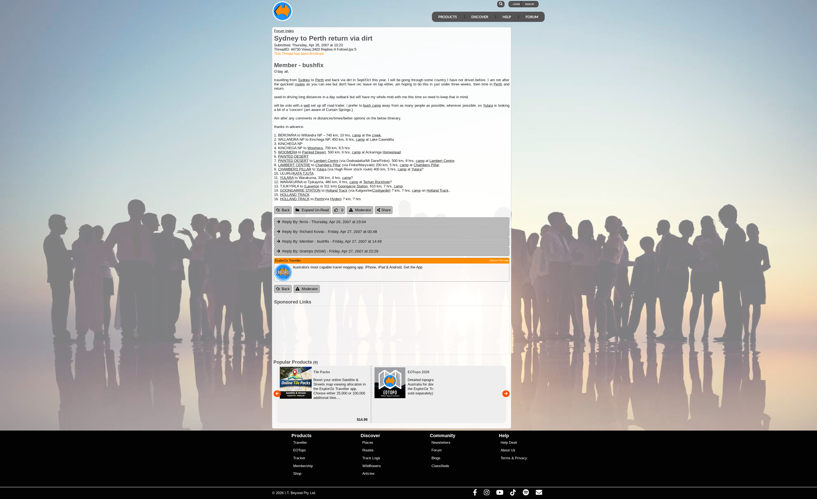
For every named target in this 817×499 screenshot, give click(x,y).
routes (300, 84)
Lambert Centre (326, 161)
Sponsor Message (499, 260)
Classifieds (440, 466)
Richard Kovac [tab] (329, 232)
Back (286, 210)
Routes (368, 450)
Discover (479, 17)
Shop (297, 474)
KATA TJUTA (303, 174)
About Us (508, 450)
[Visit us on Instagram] (486, 493)
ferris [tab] (324, 222)
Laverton (312, 186)
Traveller (300, 443)
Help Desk (509, 443)
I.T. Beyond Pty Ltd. (300, 493)
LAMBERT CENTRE (294, 165)
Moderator (363, 210)
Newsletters (440, 443)
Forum (532, 17)
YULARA (287, 178)
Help (507, 17)
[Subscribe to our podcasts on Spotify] (525, 493)
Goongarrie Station (353, 186)
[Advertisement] (392, 330)
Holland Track (336, 191)
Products (447, 17)
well (307, 105)
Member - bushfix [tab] (332, 241)
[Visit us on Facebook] (474, 493)
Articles (368, 474)
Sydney (304, 80)
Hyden (335, 199)
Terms (505, 458)
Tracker (299, 458)
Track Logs (371, 458)
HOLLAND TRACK (295, 195)
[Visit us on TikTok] (513, 493)
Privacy (521, 458)
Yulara (488, 105)
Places (367, 443)
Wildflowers (371, 466)
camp (356, 135)
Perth (319, 80)
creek (376, 135)
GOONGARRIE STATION (300, 191)
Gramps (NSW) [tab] (330, 251)
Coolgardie (380, 191)
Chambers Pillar (328, 165)
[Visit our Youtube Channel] (500, 493)
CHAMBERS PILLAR (294, 169)
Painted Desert (314, 152)
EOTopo (299, 450)
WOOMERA (287, 152)
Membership (303, 466)
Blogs (435, 458)
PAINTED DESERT (293, 157)
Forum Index (284, 31)
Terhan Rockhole (376, 182)
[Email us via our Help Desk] (539, 493)
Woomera (315, 148)
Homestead (392, 152)
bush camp (372, 105)
